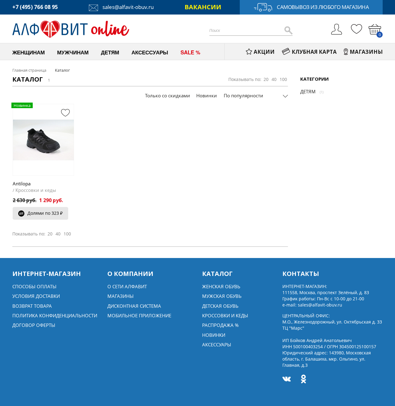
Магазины (120, 296)
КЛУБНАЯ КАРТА (314, 51)
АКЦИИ (264, 51)
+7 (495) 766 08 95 (35, 7)
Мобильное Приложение (139, 315)
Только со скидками (167, 95)
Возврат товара (32, 306)
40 (274, 79)
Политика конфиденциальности (54, 315)
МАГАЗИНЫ (366, 51)
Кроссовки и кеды (35, 190)
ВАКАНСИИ (203, 7)
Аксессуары (216, 344)
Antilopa (22, 183)
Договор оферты (33, 325)
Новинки (206, 95)
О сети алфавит (127, 286)
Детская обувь (220, 306)
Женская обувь (221, 286)
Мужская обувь (222, 296)
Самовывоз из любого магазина (323, 7)
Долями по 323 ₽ (45, 213)
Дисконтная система (134, 306)
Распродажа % (220, 325)
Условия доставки (36, 296)
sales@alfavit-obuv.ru (127, 7)
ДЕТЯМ (308, 91)
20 (266, 79)
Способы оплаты (34, 286)
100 (283, 79)
